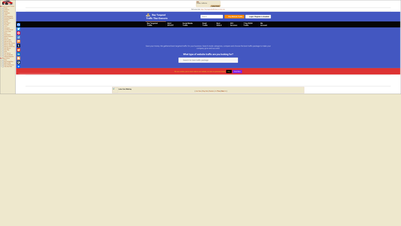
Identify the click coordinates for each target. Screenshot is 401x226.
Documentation (8, 16)
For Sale (6, 24)
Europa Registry (8, 18)
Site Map (6, 50)
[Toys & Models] (3, 55)
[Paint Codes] (3, 40)
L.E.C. (6, 26)
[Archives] (3, 10)
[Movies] (3, 38)
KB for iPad (7, 63)
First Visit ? (7, 23)
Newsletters (7, 34)
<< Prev (217, 91)
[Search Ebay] (3, 60)
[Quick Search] (1, 58)
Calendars (7, 13)
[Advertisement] (208, 80)
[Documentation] (3, 16)
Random (211, 91)
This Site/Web (8, 66)
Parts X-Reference (9, 65)
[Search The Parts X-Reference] (3, 65)
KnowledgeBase (8, 61)
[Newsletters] (3, 35)
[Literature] (3, 28)
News (5, 33)
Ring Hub (205, 91)
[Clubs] (3, 15)
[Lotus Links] (3, 32)
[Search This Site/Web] (3, 67)
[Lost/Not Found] (3, 30)
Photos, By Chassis (9, 43)
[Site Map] (3, 50)
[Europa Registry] (3, 18)
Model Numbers (8, 36)
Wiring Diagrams (9, 56)
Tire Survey (7, 53)
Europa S (6, 19)
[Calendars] (3, 13)
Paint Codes (7, 39)
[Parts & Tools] (3, 42)
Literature (7, 28)
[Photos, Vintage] (3, 45)
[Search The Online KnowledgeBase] (3, 62)
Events (6, 21)
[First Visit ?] (3, 23)
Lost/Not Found (8, 29)
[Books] (3, 11)
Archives (6, 9)
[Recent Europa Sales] (3, 52)
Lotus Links (7, 31)
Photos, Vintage (8, 45)
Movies (6, 38)
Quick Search (6, 58)
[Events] (3, 21)
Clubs (6, 14)
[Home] (3, 8)
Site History (7, 48)
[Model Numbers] (3, 37)
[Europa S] (3, 20)
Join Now (198, 91)
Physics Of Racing (9, 46)
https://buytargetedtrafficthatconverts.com (213, 9)
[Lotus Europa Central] (1, 6)
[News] (3, 33)
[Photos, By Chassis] (3, 43)
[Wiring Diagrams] (3, 57)
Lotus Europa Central (8, 6)
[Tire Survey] (3, 53)
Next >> (223, 91)
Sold (5, 51)
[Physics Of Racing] (3, 47)
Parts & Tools (8, 41)
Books (6, 11)
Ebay (5, 60)
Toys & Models (8, 55)
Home (6, 8)
